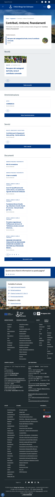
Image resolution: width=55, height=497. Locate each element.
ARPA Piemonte (23, 472)
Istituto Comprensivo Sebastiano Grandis (29, 460)
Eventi (48, 326)
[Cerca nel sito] (49, 6)
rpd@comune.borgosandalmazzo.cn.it (40, 397)
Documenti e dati (27, 259)
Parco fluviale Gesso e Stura (26, 417)
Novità (8, 65)
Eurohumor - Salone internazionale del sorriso (30, 430)
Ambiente (21, 327)
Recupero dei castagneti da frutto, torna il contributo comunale (23, 39)
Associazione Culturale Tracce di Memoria (29, 451)
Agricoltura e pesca (23, 324)
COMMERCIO (10, 104)
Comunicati (41, 327)
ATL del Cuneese (23, 410)
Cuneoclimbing (22, 433)
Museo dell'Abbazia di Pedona (26, 423)
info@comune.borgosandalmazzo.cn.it (17, 380)
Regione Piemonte (8, 2)
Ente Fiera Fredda (23, 426)
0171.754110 (10, 371)
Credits (9, 467)
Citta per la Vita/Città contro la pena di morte (30, 437)
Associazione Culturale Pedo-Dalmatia (28, 440)
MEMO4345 (22, 465)
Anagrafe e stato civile (24, 329)
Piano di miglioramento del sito (10, 426)
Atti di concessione (12, 164)
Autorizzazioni (22, 333)
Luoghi (48, 328)
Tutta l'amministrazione (27, 115)
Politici (8, 349)
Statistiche (9, 474)
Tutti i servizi (27, 146)
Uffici (8, 101)
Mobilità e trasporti (23, 347)
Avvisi (40, 345)
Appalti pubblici (22, 331)
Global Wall (22, 412)
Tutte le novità (27, 85)
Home (7, 18)
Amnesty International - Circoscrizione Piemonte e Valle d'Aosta (34, 435)
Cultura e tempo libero (24, 338)
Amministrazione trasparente (15, 161)
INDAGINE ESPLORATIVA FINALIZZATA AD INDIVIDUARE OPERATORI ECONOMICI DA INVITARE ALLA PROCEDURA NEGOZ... (15, 244)
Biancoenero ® (39, 491)
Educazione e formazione (25, 340)
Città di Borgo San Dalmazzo (23, 7)
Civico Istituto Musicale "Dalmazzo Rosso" (29, 421)
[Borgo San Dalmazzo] (11, 7)
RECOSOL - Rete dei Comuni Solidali (28, 419)
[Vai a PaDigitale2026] (42, 313)
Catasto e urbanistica (24, 336)
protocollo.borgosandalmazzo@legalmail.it (14, 378)
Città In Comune (36, 489)
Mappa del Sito (10, 476)
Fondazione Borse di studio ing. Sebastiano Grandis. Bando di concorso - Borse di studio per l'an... (15, 207)
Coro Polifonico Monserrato (25, 444)
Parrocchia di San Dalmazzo (25, 428)
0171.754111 (9, 370)
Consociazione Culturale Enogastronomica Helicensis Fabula (33, 453)
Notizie (40, 324)
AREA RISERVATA (27, 495)
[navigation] (3, 6)
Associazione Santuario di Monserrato (28, 458)
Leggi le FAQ (10, 430)
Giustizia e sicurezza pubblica (26, 343)
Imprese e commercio (24, 345)
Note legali (9, 460)
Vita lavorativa (22, 359)
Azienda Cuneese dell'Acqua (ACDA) (27, 442)
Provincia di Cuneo (23, 467)
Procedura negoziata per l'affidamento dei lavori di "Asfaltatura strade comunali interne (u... (15, 225)
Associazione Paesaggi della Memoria (28, 449)
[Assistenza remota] (42, 489)
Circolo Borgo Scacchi (24, 414)
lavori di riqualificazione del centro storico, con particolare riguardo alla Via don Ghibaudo (15, 190)
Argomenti (13, 18)
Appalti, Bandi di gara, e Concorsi (13, 184)
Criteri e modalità (11, 175)
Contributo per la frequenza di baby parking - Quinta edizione (15, 134)
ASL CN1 (21, 469)
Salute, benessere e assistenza (15, 130)
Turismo (21, 356)
